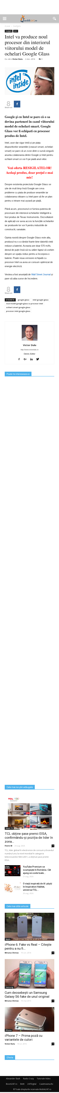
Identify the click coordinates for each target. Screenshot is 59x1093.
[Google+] (26, 359)
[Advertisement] (29, 9)
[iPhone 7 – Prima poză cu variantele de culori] (29, 1019)
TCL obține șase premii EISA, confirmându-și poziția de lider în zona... (29, 837)
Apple (8, 939)
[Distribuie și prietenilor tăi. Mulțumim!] (17, 104)
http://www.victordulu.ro (29, 350)
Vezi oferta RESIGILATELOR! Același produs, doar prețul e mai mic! (29, 172)
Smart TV (9, 828)
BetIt (22, 1084)
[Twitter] (38, 359)
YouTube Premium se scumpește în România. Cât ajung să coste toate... (37, 869)
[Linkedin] (32, 359)
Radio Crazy (28, 1078)
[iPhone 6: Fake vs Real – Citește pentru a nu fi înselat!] (29, 927)
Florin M (8, 846)
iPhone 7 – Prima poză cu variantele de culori (23, 1037)
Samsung (9, 987)
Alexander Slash (13, 1078)
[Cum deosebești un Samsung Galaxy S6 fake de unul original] (29, 974)
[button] (54, 18)
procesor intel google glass (18, 311)
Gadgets (8, 31)
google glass (23, 300)
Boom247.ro (11, 1084)
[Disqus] (29, 660)
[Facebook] (20, 359)
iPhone (8, 1030)
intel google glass (40, 300)
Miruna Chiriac (12, 953)
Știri (15, 31)
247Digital (31, 1084)
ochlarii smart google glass (18, 307)
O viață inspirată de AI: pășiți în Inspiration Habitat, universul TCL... (37, 886)
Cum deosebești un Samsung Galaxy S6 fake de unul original (27, 994)
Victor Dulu (17, 59)
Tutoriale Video (44, 1078)
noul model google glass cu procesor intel (24, 303)
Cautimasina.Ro (46, 1084)
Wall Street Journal (41, 274)
